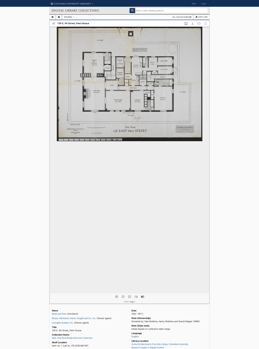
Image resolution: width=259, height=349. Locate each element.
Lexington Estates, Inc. (63, 323)
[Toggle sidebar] (53, 23)
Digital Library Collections (75, 10)
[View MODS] (199, 23)
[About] (59, 17)
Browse (68, 17)
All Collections (181, 17)
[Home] (52, 17)
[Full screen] (205, 23)
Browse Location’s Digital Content (148, 347)
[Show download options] (192, 23)
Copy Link (202, 17)
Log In (203, 4)
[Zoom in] (116, 296)
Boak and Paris (59, 314)
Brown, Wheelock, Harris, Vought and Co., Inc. (74, 318)
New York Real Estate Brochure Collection (72, 338)
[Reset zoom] (129, 296)
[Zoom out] (123, 296)
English (135, 336)
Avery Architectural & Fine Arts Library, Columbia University (160, 344)
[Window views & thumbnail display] (186, 23)
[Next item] (142, 296)
